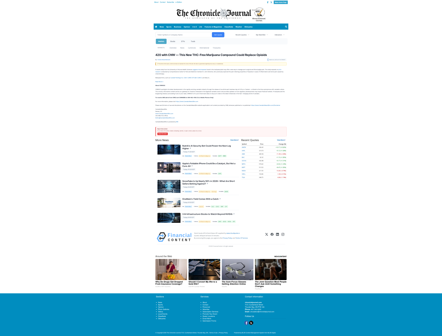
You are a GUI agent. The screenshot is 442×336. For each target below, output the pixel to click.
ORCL (243, 174)
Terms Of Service (242, 238)
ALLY (213, 206)
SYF (226, 206)
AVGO (224, 221)
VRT (234, 221)
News (182, 48)
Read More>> (159, 81)
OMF (222, 206)
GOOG (244, 161)
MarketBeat (188, 156)
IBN (177, 122)
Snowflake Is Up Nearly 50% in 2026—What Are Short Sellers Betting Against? (208, 182)
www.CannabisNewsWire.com (164, 113)
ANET (219, 221)
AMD (243, 154)
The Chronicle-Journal (174, 333)
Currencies (192, 48)
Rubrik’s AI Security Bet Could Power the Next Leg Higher (206, 147)
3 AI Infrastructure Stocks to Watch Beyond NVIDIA (208, 214)
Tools (193, 41)
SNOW (226, 191)
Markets (161, 41)
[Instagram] (283, 237)
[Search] (286, 27)
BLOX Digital (272, 333)
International (204, 48)
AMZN (244, 147)
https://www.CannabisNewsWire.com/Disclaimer (265, 105)
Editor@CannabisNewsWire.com (165, 118)
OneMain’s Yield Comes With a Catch (201, 199)
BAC (243, 157)
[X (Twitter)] (266, 237)
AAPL (219, 173)
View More (234, 140)
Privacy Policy (227, 238)
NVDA (229, 221)
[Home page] (221, 14)
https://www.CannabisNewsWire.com (187, 101)
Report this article (162, 133)
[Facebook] (272, 237)
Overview (173, 48)
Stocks (172, 41)
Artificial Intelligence (204, 156)
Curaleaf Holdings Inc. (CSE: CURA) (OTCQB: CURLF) (186, 78)
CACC (217, 206)
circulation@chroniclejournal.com (262, 311)
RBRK (224, 156)
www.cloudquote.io (233, 233)
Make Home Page (280, 2)
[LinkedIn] (277, 237)
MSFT (219, 156)
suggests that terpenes (199, 69)
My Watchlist (260, 35)
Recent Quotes (241, 35)
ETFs (183, 41)
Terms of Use (213, 333)
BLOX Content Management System (253, 333)
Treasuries (217, 48)
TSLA (243, 177)
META (243, 164)
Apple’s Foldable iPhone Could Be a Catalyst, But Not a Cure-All (208, 164)
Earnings (214, 191)
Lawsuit (201, 206)
